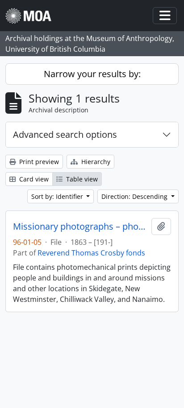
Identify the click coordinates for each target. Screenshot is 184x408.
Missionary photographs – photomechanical (80, 226)
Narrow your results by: (92, 74)
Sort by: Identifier (58, 196)
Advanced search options (65, 134)
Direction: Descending (135, 196)
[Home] (32, 15)
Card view (33, 179)
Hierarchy (94, 161)
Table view (81, 179)
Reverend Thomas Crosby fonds (91, 253)
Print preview (38, 161)
